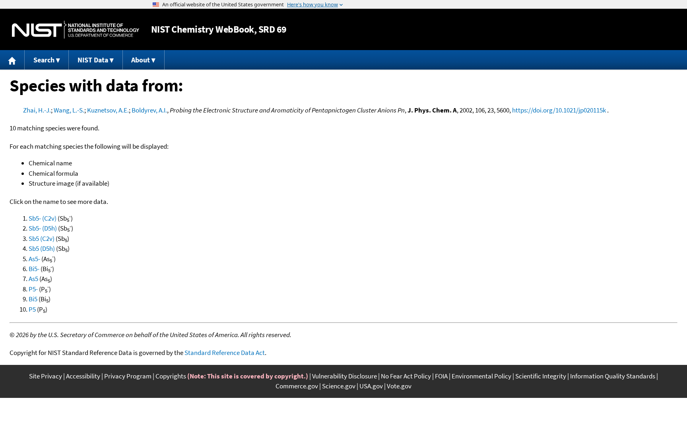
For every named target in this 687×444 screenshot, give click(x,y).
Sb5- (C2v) (42, 218)
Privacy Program (127, 376)
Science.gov (338, 386)
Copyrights (170, 376)
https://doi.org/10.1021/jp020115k (559, 110)
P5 (32, 309)
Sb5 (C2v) (41, 238)
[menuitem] (12, 60)
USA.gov (371, 386)
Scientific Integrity (540, 376)
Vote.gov (399, 386)
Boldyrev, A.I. (149, 110)
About (140, 59)
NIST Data (93, 59)
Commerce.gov (297, 386)
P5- (33, 289)
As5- (34, 258)
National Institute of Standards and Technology (75, 30)
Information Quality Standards (612, 376)
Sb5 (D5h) (42, 248)
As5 (33, 278)
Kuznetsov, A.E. (108, 110)
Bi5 (33, 299)
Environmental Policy (481, 376)
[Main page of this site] (12, 60)
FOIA (441, 376)
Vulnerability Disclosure (344, 376)
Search (43, 59)
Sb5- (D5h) (43, 228)
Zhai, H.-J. (37, 110)
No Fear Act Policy (406, 376)
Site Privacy (45, 376)
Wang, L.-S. (69, 110)
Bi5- (34, 268)
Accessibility (83, 376)
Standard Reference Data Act (224, 352)
